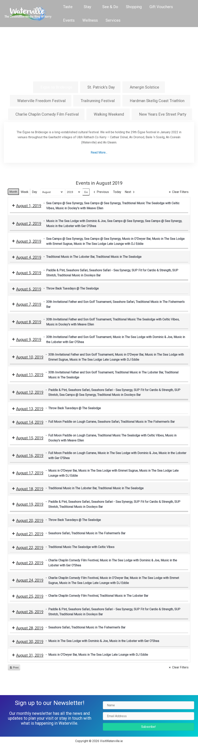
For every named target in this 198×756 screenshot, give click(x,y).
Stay (87, 6)
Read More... (99, 152)
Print (14, 668)
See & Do (110, 6)
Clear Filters (180, 192)
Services (113, 20)
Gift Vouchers (161, 6)
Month (13, 191)
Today (117, 192)
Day (34, 192)
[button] (148, 727)
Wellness (90, 20)
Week (24, 192)
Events (69, 20)
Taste (68, 6)
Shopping (134, 6)
